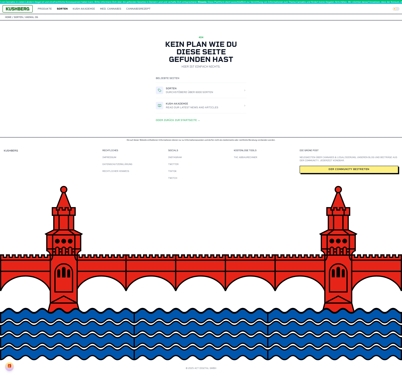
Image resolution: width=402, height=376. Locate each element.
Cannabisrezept (138, 8)
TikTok (172, 171)
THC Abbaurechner (245, 157)
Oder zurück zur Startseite (178, 120)
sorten (18, 17)
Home (8, 17)
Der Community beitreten (349, 169)
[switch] (396, 9)
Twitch (172, 178)
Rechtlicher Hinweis (115, 171)
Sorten (62, 8)
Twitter (173, 164)
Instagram (175, 157)
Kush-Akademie (84, 8)
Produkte (45, 8)
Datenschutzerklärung (117, 164)
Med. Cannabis (110, 8)
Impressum (109, 157)
